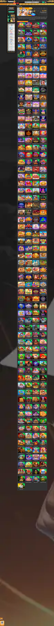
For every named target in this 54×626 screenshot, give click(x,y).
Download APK (29, 0)
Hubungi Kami (39, 0)
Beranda (18, 6)
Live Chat (34, 0)
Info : (7, 5)
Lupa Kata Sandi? (43, 0)
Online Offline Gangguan (12, 51)
